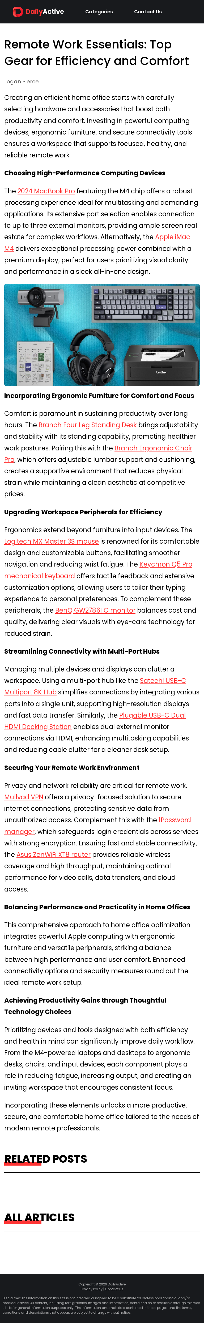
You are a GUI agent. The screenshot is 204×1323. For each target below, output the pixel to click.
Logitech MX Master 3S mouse (51, 541)
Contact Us (148, 11)
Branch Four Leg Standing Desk (88, 425)
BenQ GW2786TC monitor (95, 610)
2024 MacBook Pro (46, 191)
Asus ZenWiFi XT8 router (53, 854)
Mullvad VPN (23, 797)
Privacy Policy (92, 1289)
